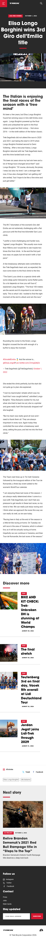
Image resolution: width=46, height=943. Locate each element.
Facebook (39, 772)
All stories (9, 769)
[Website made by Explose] (41, 930)
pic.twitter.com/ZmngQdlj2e (28, 363)
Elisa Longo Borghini (11, 780)
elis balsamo (25, 780)
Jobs (5, 900)
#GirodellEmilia (9, 359)
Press (5, 897)
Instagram (10, 879)
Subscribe (37, 916)
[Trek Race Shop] (14, 3)
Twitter (9, 883)
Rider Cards (7, 904)
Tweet (27, 772)
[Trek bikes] (8, 930)
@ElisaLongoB (9, 363)
